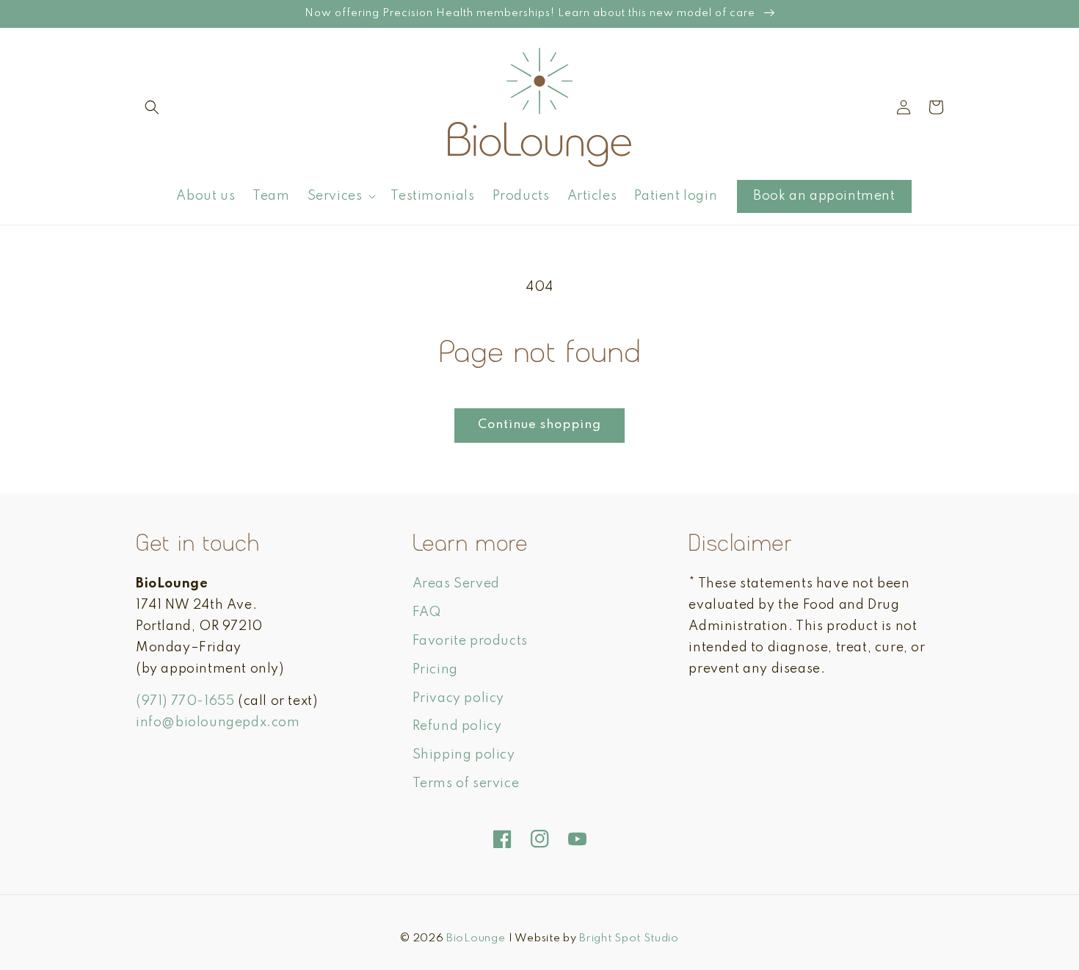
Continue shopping (539, 425)
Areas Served (456, 583)
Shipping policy (464, 754)
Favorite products (470, 641)
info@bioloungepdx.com (218, 722)
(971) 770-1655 (185, 701)
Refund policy (457, 726)
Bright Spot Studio (629, 938)
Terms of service (466, 783)
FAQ (427, 612)
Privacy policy (458, 698)
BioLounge (475, 938)
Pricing (435, 669)
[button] (152, 107)
